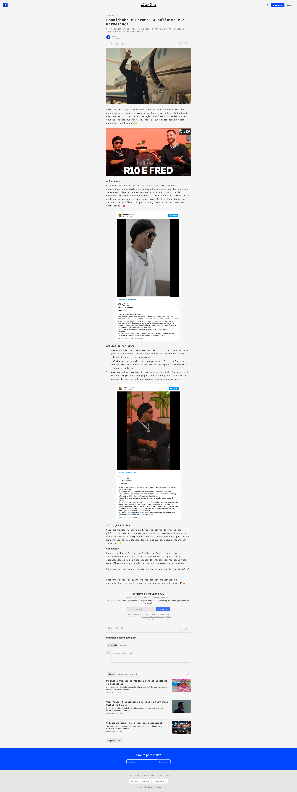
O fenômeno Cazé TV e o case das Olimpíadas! (134, 722)
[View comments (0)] (116, 43)
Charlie (114, 36)
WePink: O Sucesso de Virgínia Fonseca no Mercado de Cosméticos (137, 682)
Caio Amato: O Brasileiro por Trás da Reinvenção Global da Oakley (137, 703)
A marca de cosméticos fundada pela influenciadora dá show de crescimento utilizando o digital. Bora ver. (136, 688)
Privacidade (145, 775)
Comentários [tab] (112, 645)
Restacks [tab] (123, 645)
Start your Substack (141, 781)
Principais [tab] (111, 674)
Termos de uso (162, 614)
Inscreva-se (278, 5)
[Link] (103, 181)
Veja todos (112, 740)
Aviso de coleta (164, 775)
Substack (138, 787)
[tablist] (117, 645)
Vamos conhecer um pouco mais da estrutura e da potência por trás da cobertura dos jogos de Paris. (134, 727)
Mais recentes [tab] (122, 674)
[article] (148, 687)
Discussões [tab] (134, 674)
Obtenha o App (160, 781)
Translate (111, 15)
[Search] (262, 5)
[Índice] (2, 396)
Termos (154, 775)
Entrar (290, 5)
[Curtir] (107, 695)
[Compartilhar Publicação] (267, 5)
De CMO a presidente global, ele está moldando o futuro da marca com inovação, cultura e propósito (134, 709)
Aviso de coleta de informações (153, 617)
